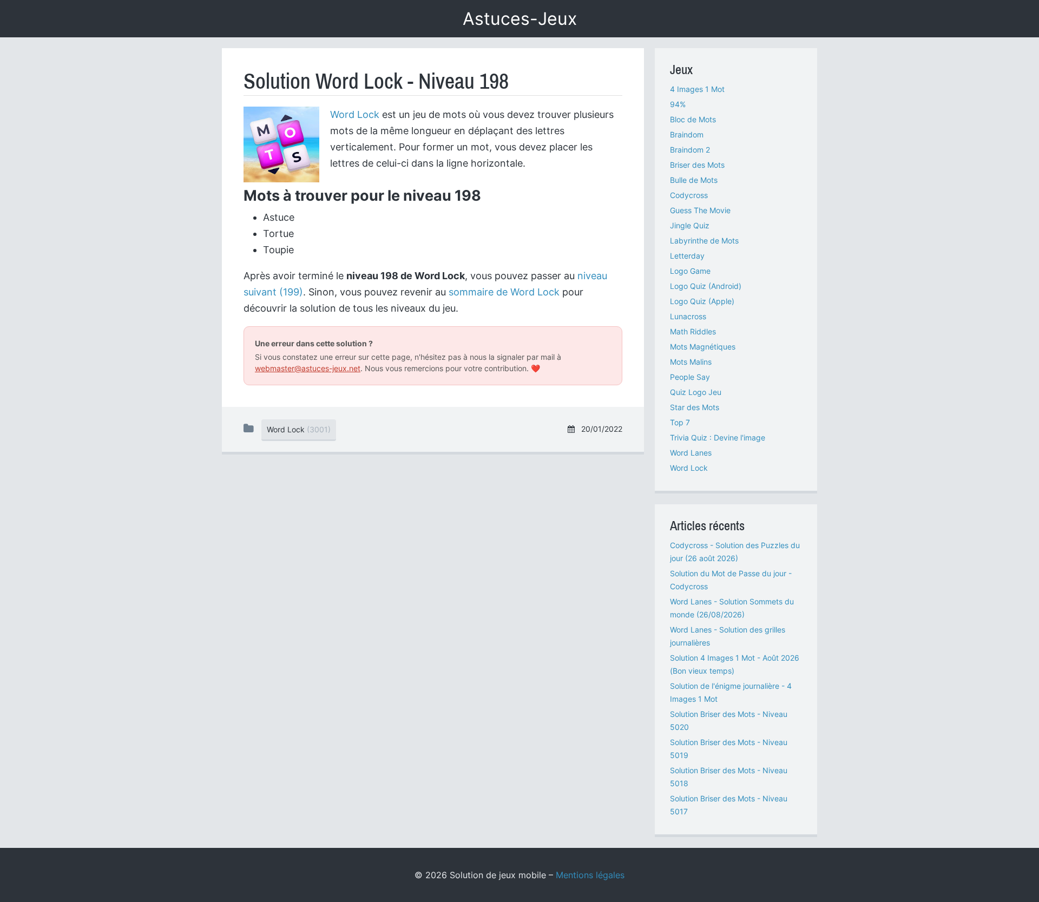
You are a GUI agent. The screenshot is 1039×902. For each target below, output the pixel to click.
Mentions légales (590, 875)
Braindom (686, 134)
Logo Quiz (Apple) (702, 301)
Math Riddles (693, 331)
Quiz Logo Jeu (695, 392)
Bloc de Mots (693, 119)
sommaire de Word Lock (504, 292)
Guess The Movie (700, 210)
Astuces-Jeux (520, 18)
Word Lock (354, 114)
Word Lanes (691, 452)
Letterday (687, 255)
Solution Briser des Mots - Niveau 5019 (728, 749)
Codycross (689, 195)
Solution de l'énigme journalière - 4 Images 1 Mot (731, 692)
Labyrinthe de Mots (704, 240)
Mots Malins (691, 361)
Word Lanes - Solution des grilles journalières (727, 636)
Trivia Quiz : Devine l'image (717, 437)
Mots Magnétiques (702, 346)
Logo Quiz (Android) (705, 286)
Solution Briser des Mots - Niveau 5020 (728, 720)
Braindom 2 (690, 149)
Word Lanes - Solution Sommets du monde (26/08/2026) (732, 608)
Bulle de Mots (694, 180)
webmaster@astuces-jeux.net (307, 368)
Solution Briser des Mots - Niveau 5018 (728, 777)
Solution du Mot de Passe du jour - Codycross (731, 580)
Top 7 (680, 422)
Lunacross (688, 316)
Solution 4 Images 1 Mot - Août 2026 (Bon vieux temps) (734, 664)
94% (678, 104)
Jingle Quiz (689, 225)
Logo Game (690, 270)
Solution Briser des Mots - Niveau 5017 (728, 805)
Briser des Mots (697, 164)
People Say (690, 376)
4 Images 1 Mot (697, 89)
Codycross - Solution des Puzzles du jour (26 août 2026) (735, 552)
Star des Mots (694, 407)
